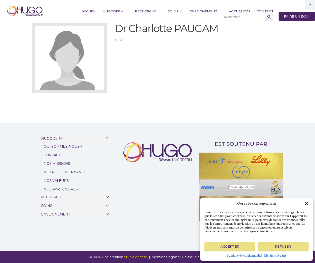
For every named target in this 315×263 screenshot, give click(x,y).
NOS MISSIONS (57, 164)
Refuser (283, 246)
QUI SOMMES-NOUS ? (63, 146)
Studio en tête (136, 257)
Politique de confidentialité (244, 255)
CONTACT (265, 11)
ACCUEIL (89, 11)
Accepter (229, 246)
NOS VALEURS (56, 181)
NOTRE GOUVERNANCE (65, 172)
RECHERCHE (145, 11)
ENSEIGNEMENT (204, 11)
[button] (306, 203)
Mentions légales (275, 255)
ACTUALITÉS (239, 11)
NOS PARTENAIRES (61, 189)
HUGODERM (113, 11)
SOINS (173, 11)
